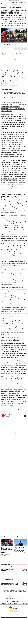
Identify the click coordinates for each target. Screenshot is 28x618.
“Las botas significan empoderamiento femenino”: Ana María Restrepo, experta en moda (9, 583)
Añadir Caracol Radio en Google (11, 53)
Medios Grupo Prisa (14, 611)
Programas (17, 7)
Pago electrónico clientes (10, 598)
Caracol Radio (7, 3)
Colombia (5, 419)
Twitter (19, 48)
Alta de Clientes (20, 598)
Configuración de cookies (6, 603)
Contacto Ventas (13, 596)
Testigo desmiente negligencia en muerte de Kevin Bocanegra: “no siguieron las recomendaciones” (20, 550)
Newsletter (21, 596)
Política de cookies (21, 601)
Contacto (7, 596)
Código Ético (24, 603)
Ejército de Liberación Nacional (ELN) (14, 81)
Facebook (15, 48)
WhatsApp (25, 48)
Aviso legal (20, 600)
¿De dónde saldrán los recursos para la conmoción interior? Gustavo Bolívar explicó (6, 549)
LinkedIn (22, 48)
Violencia (21, 419)
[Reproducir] (4, 39)
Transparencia (17, 603)
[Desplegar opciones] (24, 39)
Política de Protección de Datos (9, 601)
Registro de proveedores (11, 600)
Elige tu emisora (23, 4)
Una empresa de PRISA (14, 608)
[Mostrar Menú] (1, 3)
